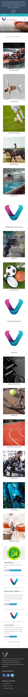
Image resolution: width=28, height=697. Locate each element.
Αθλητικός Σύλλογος (14, 133)
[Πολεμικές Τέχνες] (14, 526)
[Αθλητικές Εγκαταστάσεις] (14, 432)
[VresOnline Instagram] (8, 675)
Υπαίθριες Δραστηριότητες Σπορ (14, 227)
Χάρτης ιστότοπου (7, 685)
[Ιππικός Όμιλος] (14, 149)
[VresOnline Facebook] (4, 675)
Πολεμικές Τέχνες (14, 541)
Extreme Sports (14, 70)
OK (13, 11)
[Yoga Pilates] (14, 87)
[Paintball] (14, 244)
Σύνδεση (5, 15)
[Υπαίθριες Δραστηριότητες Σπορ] (14, 212)
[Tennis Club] (14, 401)
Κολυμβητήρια (14, 195)
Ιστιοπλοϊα (14, 352)
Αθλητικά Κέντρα (14, 290)
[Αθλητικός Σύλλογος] (14, 118)
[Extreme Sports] (14, 55)
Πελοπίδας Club (8, 562)
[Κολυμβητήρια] (14, 181)
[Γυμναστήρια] (14, 463)
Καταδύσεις (14, 509)
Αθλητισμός (18, 36)
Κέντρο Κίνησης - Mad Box (12, 591)
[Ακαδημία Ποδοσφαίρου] (14, 306)
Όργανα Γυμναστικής (14, 384)
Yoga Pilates (14, 101)
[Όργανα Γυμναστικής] (14, 369)
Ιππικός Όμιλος (14, 164)
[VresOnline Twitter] (12, 675)
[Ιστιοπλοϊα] (14, 338)
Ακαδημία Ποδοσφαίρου (14, 321)
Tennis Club (14, 415)
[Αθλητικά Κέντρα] (14, 275)
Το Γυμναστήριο (9, 625)
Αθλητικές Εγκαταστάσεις (14, 447)
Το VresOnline (6, 683)
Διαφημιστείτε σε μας (8, 688)
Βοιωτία (12, 36)
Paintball (14, 258)
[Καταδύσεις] (14, 495)
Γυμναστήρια (14, 478)
